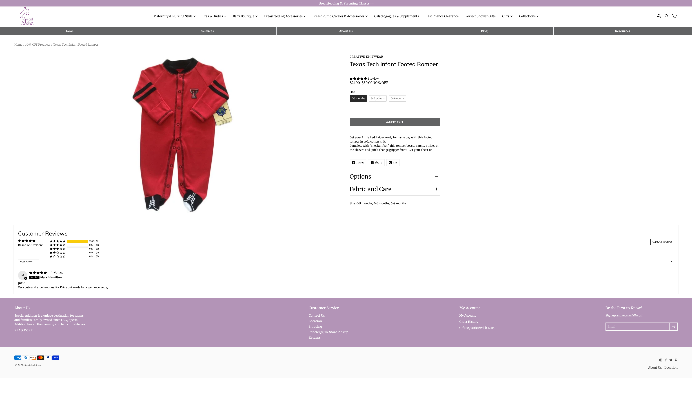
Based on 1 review (30, 245)
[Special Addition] (26, 16)
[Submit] (673, 327)
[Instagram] (660, 360)
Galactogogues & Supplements (396, 16)
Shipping (315, 326)
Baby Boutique (243, 16)
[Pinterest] (676, 360)
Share (378, 162)
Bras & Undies (212, 16)
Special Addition (33, 365)
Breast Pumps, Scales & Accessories (338, 16)
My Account (467, 315)
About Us (346, 31)
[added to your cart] (675, 16)
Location (315, 321)
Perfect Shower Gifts (480, 16)
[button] (359, 78)
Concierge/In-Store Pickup (328, 332)
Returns (315, 337)
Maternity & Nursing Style (172, 16)
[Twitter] (671, 360)
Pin (395, 162)
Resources (622, 31)
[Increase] (365, 109)
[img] (38, 273)
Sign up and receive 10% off (624, 315)
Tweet (360, 162)
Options (360, 176)
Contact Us (317, 315)
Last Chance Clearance (442, 16)
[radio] (358, 98)
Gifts (505, 16)
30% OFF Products (37, 44)
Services (207, 31)
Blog (484, 31)
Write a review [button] (662, 242)
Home (69, 31)
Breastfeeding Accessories (283, 16)
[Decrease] (352, 109)
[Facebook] (665, 360)
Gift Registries (469, 328)
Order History (468, 321)
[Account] (659, 16)
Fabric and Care (370, 189)
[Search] (667, 16)
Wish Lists (487, 328)
